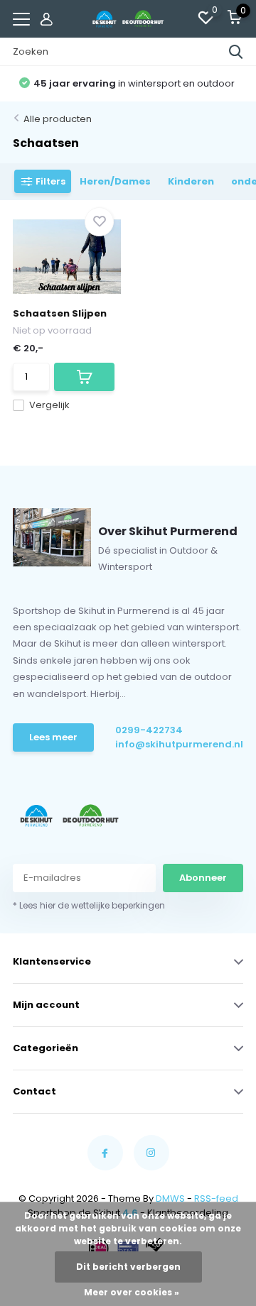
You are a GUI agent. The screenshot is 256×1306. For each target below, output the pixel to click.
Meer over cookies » (131, 1292)
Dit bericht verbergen (128, 1267)
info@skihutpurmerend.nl (162, 744)
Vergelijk (49, 405)
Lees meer (53, 737)
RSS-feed (216, 1198)
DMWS (170, 1198)
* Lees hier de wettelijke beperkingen (89, 905)
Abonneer (203, 877)
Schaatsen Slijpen (60, 313)
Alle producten (57, 119)
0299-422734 (149, 730)
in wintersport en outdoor (134, 83)
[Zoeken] (236, 52)
